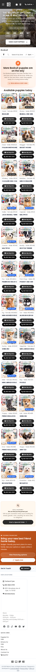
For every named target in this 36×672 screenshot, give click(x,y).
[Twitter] (23, 626)
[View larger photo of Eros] (15, 431)
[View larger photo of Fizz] (15, 263)
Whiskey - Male (11, 178)
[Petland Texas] (8, 4)
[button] (8, 95)
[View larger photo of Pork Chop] (32, 263)
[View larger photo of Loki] (32, 397)
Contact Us (5, 652)
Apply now (19, 560)
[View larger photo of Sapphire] (32, 330)
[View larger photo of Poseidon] (32, 464)
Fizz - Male (9, 279)
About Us (4, 650)
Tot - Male (27, 313)
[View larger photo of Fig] (15, 296)
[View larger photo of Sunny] (15, 330)
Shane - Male (28, 111)
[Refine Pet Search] (3, 54)
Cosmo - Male (10, 245)
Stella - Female (10, 212)
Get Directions (9, 594)
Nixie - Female (10, 380)
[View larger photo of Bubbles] (32, 162)
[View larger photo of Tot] (32, 296)
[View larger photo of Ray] (32, 363)
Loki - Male (26, 413)
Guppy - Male (10, 413)
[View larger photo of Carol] (15, 95)
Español (5, 655)
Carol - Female (10, 111)
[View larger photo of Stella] (15, 196)
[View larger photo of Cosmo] (15, 229)
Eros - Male (9, 447)
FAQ (2, 647)
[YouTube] (15, 626)
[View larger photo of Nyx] (15, 464)
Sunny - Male (9, 346)
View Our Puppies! (17, 42)
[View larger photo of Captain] (32, 196)
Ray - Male (26, 380)
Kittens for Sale (4, 643)
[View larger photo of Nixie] (15, 363)
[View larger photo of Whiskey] (15, 162)
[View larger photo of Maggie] (32, 128)
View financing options (18, 555)
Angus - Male (27, 447)
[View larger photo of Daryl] (15, 128)
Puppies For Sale (5, 638)
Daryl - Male (9, 145)
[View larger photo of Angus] (32, 431)
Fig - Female (9, 313)
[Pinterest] (19, 626)
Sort (29, 55)
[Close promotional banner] (32, 12)
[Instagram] (8, 626)
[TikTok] (12, 626)
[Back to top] (33, 568)
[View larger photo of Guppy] (15, 397)
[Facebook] (4, 626)
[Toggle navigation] (3, 4)
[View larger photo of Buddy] (32, 229)
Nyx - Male (8, 480)
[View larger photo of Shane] (32, 95)
